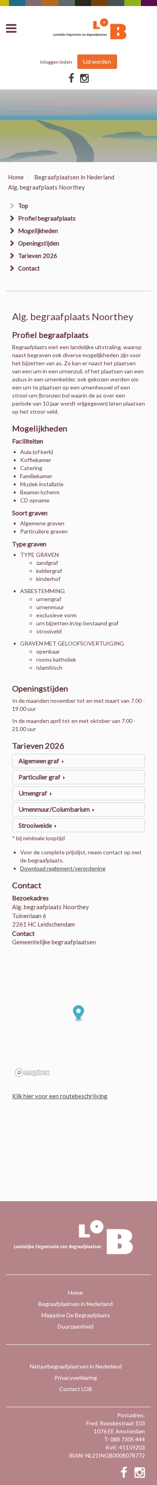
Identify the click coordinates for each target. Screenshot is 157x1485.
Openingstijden (38, 243)
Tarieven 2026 (37, 255)
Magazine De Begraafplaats (75, 1315)
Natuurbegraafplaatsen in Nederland (76, 1366)
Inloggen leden (56, 62)
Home (16, 177)
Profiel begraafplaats (47, 218)
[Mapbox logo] (32, 1072)
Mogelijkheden (38, 230)
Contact (29, 268)
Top (23, 205)
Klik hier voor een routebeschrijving (59, 1096)
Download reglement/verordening (62, 868)
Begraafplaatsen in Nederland (74, 177)
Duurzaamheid (75, 1326)
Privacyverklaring (75, 1377)
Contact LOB (75, 1388)
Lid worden (97, 61)
